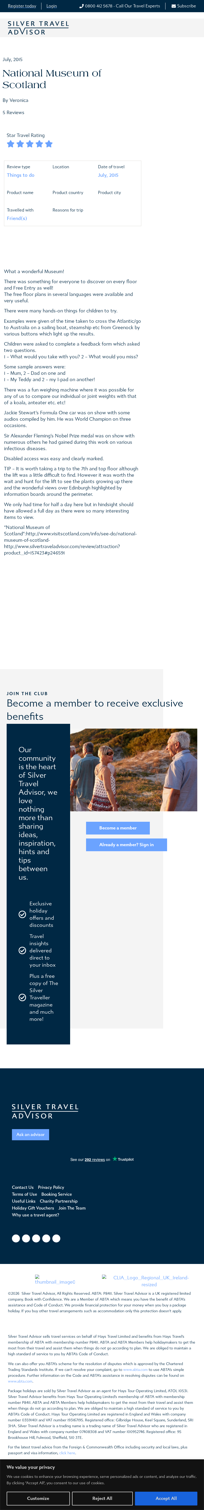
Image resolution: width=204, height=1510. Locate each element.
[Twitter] (36, 1238)
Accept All (166, 1498)
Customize (38, 1498)
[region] (102, 1484)
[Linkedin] (56, 1238)
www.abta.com (135, 1369)
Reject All (102, 1498)
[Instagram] (26, 1238)
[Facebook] (16, 1238)
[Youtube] (46, 1238)
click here (67, 1453)
